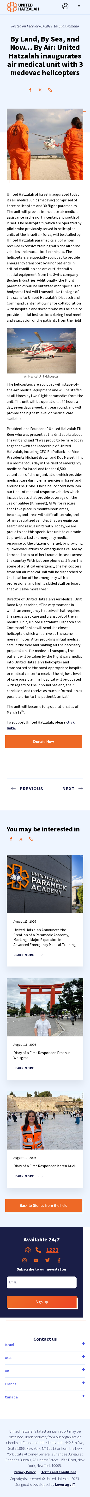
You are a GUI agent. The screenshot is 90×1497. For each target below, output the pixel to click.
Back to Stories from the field (43, 1205)
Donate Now (43, 741)
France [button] (11, 1384)
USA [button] (8, 1357)
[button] (79, 6)
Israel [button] (9, 1344)
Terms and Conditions (58, 1472)
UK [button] (7, 1371)
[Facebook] (30, 90)
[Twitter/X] (40, 90)
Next (68, 788)
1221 (52, 1250)
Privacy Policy (25, 1472)
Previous (31, 788)
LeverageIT (65, 1484)
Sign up (42, 1302)
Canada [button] (11, 1397)
